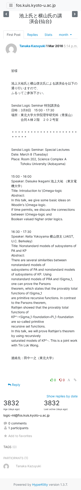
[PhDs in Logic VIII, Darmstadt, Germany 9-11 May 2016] (6, 14)
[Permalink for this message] (75, 380)
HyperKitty (40, 484)
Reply (15, 385)
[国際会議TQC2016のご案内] (75, 14)
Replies (32, 35)
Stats (48, 35)
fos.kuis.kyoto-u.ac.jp (36, 5)
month (64, 35)
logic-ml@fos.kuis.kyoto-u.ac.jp (26, 415)
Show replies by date (62, 396)
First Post (13, 35)
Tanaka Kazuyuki (32, 46)
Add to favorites (20, 436)
